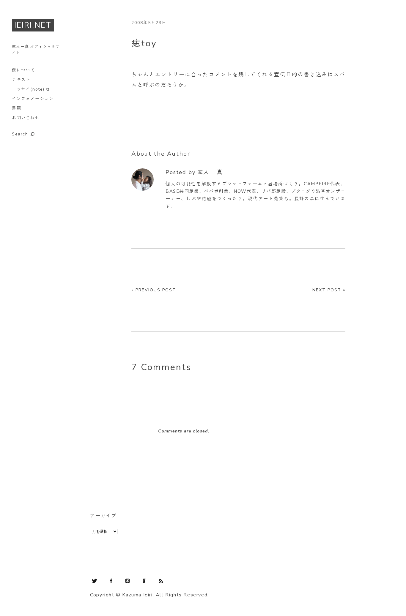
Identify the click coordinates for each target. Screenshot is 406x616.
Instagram (127, 580)
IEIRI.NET (32, 25)
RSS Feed (160, 580)
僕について (23, 70)
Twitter (94, 580)
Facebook (111, 580)
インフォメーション (32, 99)
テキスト (21, 80)
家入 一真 (210, 172)
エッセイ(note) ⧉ (31, 89)
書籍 (16, 108)
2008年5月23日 (148, 23)
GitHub (144, 580)
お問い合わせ (26, 118)
